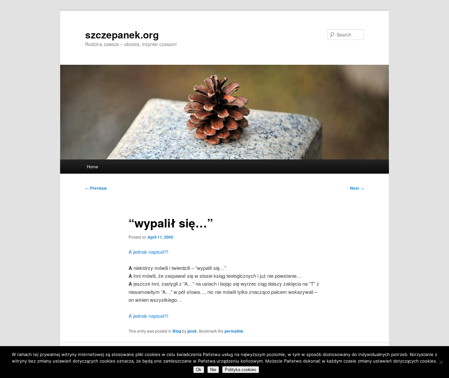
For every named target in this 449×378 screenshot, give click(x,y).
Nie (213, 369)
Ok (198, 369)
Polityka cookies (240, 369)
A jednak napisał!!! (148, 251)
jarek (192, 331)
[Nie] (440, 362)
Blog (177, 331)
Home (92, 166)
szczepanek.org (122, 34)
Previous (96, 188)
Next (357, 188)
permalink (234, 331)
